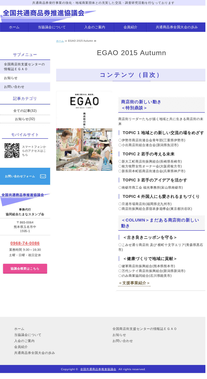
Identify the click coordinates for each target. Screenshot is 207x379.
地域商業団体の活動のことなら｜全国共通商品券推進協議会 (48, 14)
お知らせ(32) (25, 119)
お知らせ (11, 78)
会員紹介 (131, 27)
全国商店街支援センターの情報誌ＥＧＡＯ (24, 67)
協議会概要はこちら (25, 268)
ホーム (14, 27)
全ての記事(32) (25, 110)
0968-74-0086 (25, 243)
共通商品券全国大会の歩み (177, 27)
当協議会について (52, 27)
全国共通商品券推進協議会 (98, 369)
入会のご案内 (94, 27)
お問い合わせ (14, 86)
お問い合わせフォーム (20, 176)
